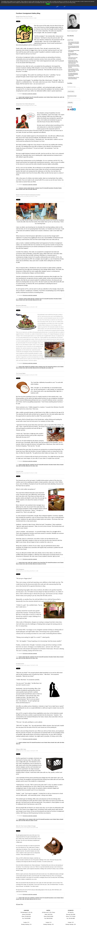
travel (40, 367)
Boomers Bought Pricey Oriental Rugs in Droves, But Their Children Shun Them (73, 66)
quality (61, 97)
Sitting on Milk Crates (21, 749)
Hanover (51, 97)
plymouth (55, 97)
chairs (58, 97)
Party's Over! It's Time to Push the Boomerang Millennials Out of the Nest (73, 47)
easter (47, 367)
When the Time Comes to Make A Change (26, 826)
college (34, 819)
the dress (44, 563)
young (27, 819)
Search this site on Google (71, 86)
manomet (20, 97)
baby (31, 465)
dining (17, 98)
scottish (29, 562)
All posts (18, 904)
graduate (31, 820)
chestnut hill (36, 97)
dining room (21, 98)
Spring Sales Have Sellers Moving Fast (25, 103)
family (23, 366)
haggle (23, 97)
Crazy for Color (19, 471)
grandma (49, 367)
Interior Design (42, 562)
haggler (27, 98)
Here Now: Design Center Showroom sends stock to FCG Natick (73, 54)
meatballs (26, 366)
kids (38, 367)
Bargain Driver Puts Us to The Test (24, 16)
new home (35, 820)
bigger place (33, 298)
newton (45, 97)
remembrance (32, 897)
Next (22, 904)
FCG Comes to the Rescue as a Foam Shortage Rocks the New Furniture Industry (73, 74)
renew (29, 897)
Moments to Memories (21, 305)
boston (30, 97)
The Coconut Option (20, 373)
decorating (39, 563)
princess (33, 465)
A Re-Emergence (20, 569)
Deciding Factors (20, 663)
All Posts (70, 83)
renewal (26, 897)
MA (33, 97)
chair (63, 97)
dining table (43, 367)
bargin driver (31, 98)
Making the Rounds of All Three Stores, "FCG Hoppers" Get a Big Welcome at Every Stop (73, 70)
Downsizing (56, 298)
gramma (36, 366)
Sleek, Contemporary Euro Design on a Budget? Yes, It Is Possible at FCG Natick (73, 43)
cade (52, 367)
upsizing (28, 298)
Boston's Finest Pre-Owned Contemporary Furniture (28, 194)
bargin (24, 98)
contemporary (21, 298)
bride (31, 562)
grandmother (32, 366)
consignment (27, 97)
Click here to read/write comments (29, 93)
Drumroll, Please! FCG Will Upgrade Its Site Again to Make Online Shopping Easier (73, 61)
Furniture (48, 97)
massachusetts (40, 97)
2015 (29, 366)
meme (26, 562)
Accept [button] (48, 4)
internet (23, 562)
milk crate (24, 819)
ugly (42, 563)
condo (37, 465)
